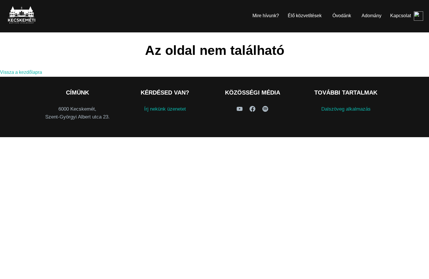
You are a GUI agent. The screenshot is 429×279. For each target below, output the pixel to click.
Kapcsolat (400, 15)
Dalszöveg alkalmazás (346, 109)
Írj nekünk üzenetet (165, 109)
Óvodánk (341, 15)
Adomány (371, 15)
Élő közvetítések (305, 15)
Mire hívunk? (265, 15)
